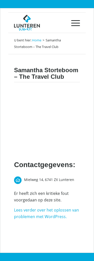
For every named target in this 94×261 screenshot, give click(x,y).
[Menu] (73, 23)
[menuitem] (73, 23)
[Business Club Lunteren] (40, 23)
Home (36, 40)
